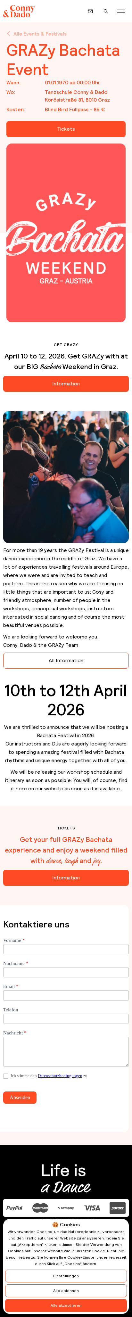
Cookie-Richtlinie (108, 1251)
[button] (121, 11)
